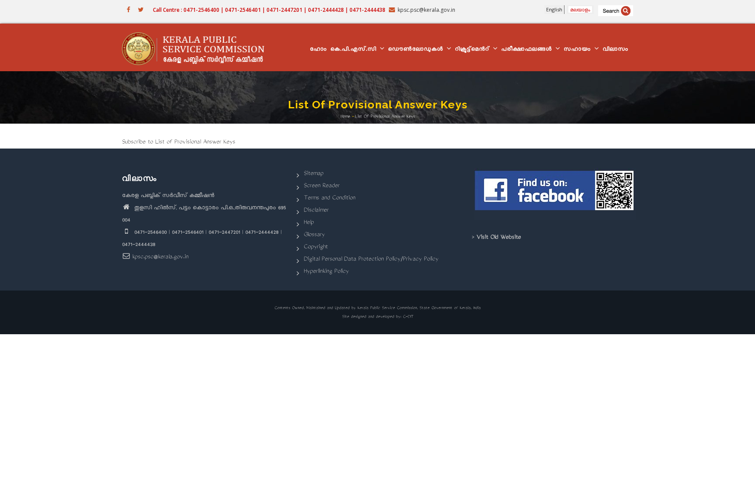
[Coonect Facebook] (555, 194)
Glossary (314, 235)
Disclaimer (316, 211)
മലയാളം (580, 9)
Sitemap (313, 174)
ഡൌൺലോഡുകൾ (417, 50)
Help (309, 223)
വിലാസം (615, 50)
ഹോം (318, 50)
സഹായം (578, 50)
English (554, 9)
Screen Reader (321, 186)
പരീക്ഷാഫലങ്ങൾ (527, 50)
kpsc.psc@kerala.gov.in (160, 257)
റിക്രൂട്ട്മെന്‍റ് (473, 50)
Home (345, 116)
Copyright (316, 247)
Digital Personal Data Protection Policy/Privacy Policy (371, 260)
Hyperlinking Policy (326, 272)
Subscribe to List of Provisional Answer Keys (178, 142)
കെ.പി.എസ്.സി (354, 50)
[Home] (197, 47)
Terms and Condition (329, 198)
